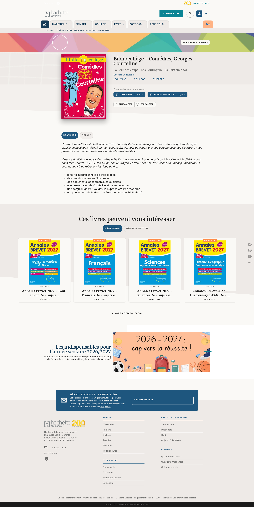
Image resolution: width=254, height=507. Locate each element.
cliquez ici (105, 407)
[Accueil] (56, 13)
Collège (60, 30)
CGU (158, 498)
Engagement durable (143, 498)
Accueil (49, 30)
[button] (171, 13)
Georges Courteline (123, 74)
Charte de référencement (69, 498)
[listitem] (58, 3)
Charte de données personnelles (98, 498)
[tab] (45, 24)
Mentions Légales (124, 498)
